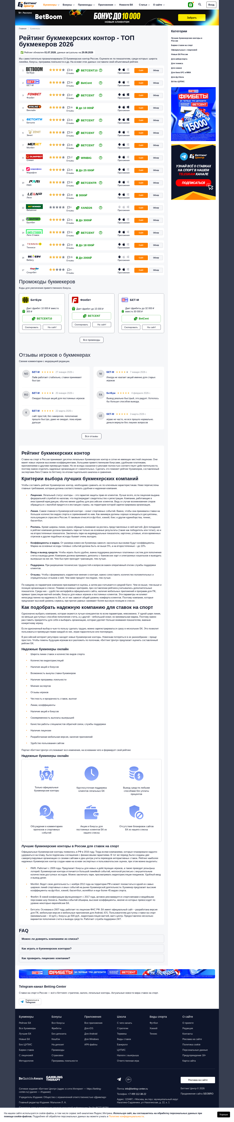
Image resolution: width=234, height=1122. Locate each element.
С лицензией (26, 1055)
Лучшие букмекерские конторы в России (186, 39)
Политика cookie (191, 1044)
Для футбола (177, 77)
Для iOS (88, 1028)
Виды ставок (124, 1039)
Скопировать (31, 327)
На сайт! (52, 327)
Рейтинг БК (25, 1023)
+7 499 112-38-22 (137, 1094)
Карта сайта (189, 1060)
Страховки (57, 1055)
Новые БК (24, 1039)
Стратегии (122, 1028)
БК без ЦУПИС (178, 81)
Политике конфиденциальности (126, 1116)
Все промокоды (91, 340)
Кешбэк (56, 1039)
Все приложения (93, 1023)
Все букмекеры (27, 1028)
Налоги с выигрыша (128, 1055)
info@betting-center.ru (136, 1088)
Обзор (156, 70)
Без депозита (59, 1033)
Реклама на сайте (192, 1039)
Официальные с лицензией (184, 50)
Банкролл (122, 1044)
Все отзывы (91, 436)
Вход (211, 4)
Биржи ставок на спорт (182, 45)
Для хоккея (176, 68)
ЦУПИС (121, 1050)
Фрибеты (56, 1028)
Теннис (153, 1033)
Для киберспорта (179, 59)
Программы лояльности (65, 1060)
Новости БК (126, 4)
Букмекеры (50, 4)
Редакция (187, 1028)
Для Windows (91, 1039)
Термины (122, 1033)
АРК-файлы (90, 1044)
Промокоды (85, 4)
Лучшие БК (25, 1033)
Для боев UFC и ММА (181, 72)
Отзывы (70, 73)
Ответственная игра (128, 1060)
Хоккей (153, 1028)
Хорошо (223, 1114)
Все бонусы (58, 1023)
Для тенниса (177, 63)
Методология (26, 1060)
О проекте (188, 1023)
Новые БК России (179, 54)
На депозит (58, 1044)
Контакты (187, 1033)
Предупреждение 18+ (194, 1055)
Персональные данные (195, 1050)
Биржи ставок (26, 1050)
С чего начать (124, 1023)
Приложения (105, 4)
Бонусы (67, 4)
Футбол (154, 1023)
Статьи (143, 4)
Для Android (90, 1033)
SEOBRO (208, 1093)
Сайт (141, 70)
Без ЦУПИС (25, 1044)
